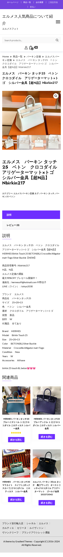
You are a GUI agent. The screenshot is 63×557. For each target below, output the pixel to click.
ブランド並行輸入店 (12, 523)
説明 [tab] (9, 214)
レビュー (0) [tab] (13, 225)
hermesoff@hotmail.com (24, 282)
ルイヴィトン (36, 527)
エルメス (43, 523)
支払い (33, 6)
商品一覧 (27, 2)
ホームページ (12, 2)
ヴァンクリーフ (10, 532)
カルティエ (8, 527)
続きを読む (16, 439)
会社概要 (39, 2)
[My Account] (26, 47)
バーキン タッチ (47, 193)
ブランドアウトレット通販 (36, 532)
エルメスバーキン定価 (23, 193)
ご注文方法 (53, 2)
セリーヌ (21, 527)
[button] (55, 96)
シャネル (31, 523)
